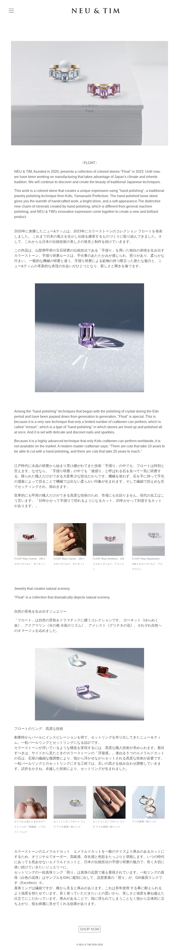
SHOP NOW (89, 929)
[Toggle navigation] (11, 10)
